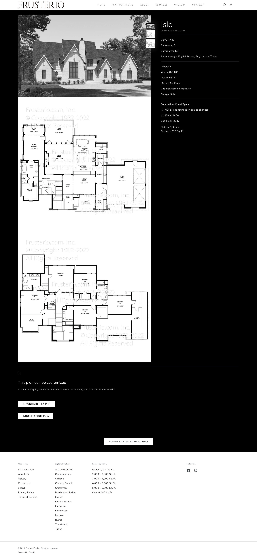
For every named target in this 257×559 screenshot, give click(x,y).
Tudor (58, 529)
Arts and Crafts (63, 469)
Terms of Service (27, 497)
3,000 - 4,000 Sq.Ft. (104, 478)
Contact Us (24, 483)
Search (22, 487)
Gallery (22, 478)
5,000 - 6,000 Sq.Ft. (104, 487)
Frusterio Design (33, 548)
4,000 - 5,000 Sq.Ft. (104, 483)
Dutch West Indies (65, 492)
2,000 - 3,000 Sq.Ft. (104, 474)
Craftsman (61, 487)
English (59, 497)
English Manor (63, 501)
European (60, 506)
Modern (59, 515)
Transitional (61, 524)
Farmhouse (61, 510)
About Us (23, 474)
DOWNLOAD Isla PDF (36, 404)
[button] (224, 5)
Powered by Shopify (26, 552)
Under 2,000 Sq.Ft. (103, 469)
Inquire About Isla (35, 416)
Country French (64, 483)
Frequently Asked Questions (128, 441)
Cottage (59, 478)
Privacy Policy (26, 492)
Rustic (58, 519)
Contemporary (63, 474)
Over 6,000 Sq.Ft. (102, 492)
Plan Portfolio (26, 469)
